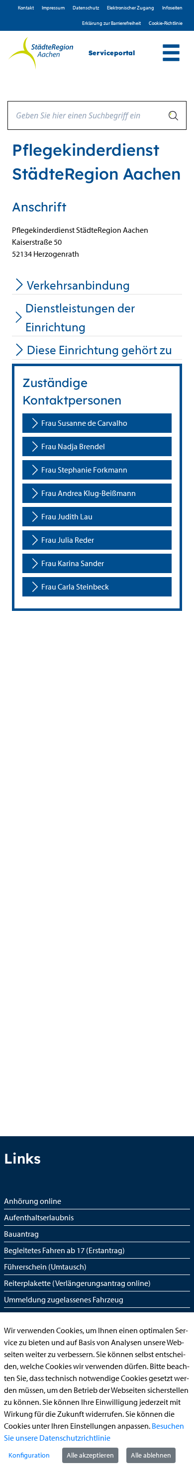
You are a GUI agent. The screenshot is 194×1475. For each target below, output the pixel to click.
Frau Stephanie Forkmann (84, 470)
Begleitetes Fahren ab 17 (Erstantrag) (64, 1250)
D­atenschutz (86, 7)
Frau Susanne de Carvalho (84, 423)
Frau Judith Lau (67, 516)
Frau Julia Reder (67, 540)
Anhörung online (32, 1201)
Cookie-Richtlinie (166, 23)
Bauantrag (21, 1234)
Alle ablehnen (151, 1455)
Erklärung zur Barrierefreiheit (111, 23)
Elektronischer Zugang (130, 7)
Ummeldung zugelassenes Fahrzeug (63, 1299)
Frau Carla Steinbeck (75, 586)
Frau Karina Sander (72, 563)
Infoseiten (172, 7)
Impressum (53, 7)
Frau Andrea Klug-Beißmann (88, 493)
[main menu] (171, 54)
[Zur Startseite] (40, 53)
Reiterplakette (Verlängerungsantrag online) (77, 1283)
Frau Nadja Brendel (73, 446)
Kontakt (26, 7)
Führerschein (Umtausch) (45, 1267)
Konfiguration (29, 1455)
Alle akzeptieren (90, 1455)
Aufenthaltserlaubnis (39, 1217)
